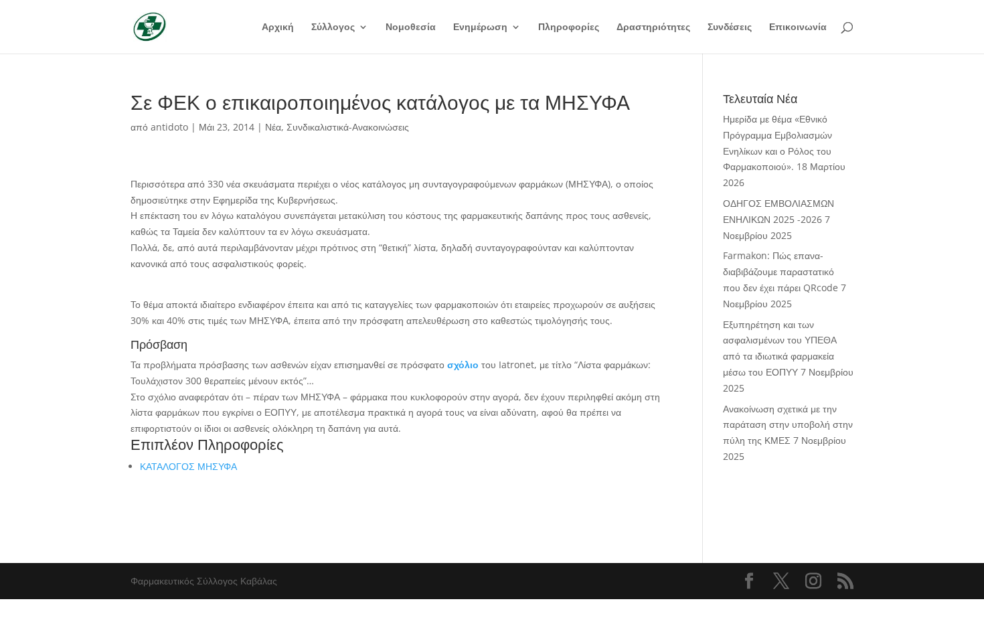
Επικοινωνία (798, 27)
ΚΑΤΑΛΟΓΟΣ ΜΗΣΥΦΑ (190, 466)
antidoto (169, 127)
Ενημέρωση (480, 27)
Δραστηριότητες (653, 27)
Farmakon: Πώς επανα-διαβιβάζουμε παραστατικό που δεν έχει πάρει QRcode (780, 271)
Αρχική (278, 27)
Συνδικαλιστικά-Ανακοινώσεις (347, 127)
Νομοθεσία (411, 27)
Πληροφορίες (568, 27)
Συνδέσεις (730, 27)
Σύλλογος (333, 27)
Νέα (273, 127)
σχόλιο (463, 364)
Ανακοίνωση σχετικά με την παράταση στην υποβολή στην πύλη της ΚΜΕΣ (788, 424)
